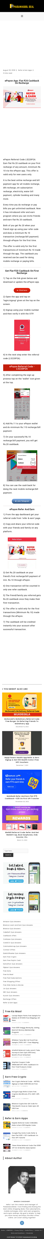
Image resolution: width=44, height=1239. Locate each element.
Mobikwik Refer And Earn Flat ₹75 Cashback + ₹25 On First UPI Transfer (22, 797)
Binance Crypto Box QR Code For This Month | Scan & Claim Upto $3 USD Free (25, 1106)
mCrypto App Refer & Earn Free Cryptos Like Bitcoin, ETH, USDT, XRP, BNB (25, 1094)
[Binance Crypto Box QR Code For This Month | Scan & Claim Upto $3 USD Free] (6, 1107)
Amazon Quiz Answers (12, 922)
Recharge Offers (9, 999)
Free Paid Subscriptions (12, 978)
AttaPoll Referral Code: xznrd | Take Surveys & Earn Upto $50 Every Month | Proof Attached (26, 1052)
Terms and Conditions (18, 1233)
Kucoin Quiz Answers (11, 996)
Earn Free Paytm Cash (12, 960)
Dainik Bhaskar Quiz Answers (14, 953)
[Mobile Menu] (22, 16)
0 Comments (25, 1022)
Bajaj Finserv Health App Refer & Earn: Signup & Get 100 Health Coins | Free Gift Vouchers (22, 759)
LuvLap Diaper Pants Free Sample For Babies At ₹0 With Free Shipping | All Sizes (26, 1018)
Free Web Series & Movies (13, 985)
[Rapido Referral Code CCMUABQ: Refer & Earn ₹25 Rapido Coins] (6, 1125)
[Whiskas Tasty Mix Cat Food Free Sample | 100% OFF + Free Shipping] (6, 1042)
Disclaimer (29, 1233)
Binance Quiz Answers (12, 929)
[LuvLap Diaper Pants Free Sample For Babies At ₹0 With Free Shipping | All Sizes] (6, 1019)
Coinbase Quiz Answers (12, 939)
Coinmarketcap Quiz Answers (15, 946)
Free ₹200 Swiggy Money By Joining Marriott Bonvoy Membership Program (25, 1030)
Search (6, 848)
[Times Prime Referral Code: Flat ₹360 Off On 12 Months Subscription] (6, 1147)
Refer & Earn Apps (25, 70)
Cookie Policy (29, 1230)
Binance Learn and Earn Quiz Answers (18, 925)
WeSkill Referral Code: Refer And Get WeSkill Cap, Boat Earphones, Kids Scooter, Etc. (22, 834)
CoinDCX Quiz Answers (12, 943)
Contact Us (38, 1230)
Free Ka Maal (8, 974)
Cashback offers (9, 936)
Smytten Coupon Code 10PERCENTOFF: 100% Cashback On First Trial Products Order (25, 1064)
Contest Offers (9, 950)
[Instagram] (22, 1223)
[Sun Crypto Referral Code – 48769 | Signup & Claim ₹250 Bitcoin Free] (6, 1083)
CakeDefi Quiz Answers (12, 932)
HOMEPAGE (9, 1230)
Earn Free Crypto (9, 957)
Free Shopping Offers (11, 981)
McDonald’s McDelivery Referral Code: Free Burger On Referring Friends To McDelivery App (22, 721)
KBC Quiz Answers (10, 992)
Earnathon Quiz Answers (12, 964)
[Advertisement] (22, 46)
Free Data (7, 971)
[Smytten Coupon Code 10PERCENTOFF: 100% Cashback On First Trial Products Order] (6, 1065)
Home (3, 1230)
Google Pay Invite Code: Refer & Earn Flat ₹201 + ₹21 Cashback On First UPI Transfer (25, 1135)
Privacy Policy (19, 1230)
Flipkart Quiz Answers (11, 967)
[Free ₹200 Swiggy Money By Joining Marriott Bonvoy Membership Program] (6, 1031)
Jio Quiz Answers (9, 989)
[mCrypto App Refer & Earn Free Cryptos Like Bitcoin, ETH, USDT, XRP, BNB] (6, 1095)
